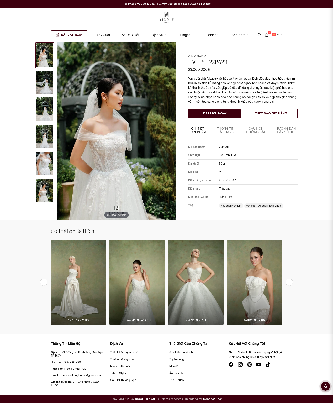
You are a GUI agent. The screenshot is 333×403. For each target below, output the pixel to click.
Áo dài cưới (176, 373)
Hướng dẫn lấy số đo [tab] (286, 130)
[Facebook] (231, 364)
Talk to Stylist (118, 373)
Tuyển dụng (176, 359)
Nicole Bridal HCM (75, 368)
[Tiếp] (289, 282)
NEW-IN (174, 366)
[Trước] (43, 282)
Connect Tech (213, 399)
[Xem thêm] (55, 282)
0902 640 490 (71, 362)
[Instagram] (240, 364)
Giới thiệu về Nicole (181, 352)
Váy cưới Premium (231, 205)
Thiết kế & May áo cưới (124, 352)
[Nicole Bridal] (166, 17)
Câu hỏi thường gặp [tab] (255, 130)
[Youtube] (258, 364)
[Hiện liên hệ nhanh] (325, 386)
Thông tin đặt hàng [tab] (225, 130)
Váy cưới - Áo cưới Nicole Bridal (264, 205)
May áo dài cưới (120, 366)
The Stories (176, 380)
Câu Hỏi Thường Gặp (123, 380)
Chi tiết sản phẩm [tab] (197, 130)
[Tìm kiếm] (259, 35)
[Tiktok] (268, 364)
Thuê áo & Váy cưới (122, 359)
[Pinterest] (249, 364)
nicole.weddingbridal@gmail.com (80, 375)
